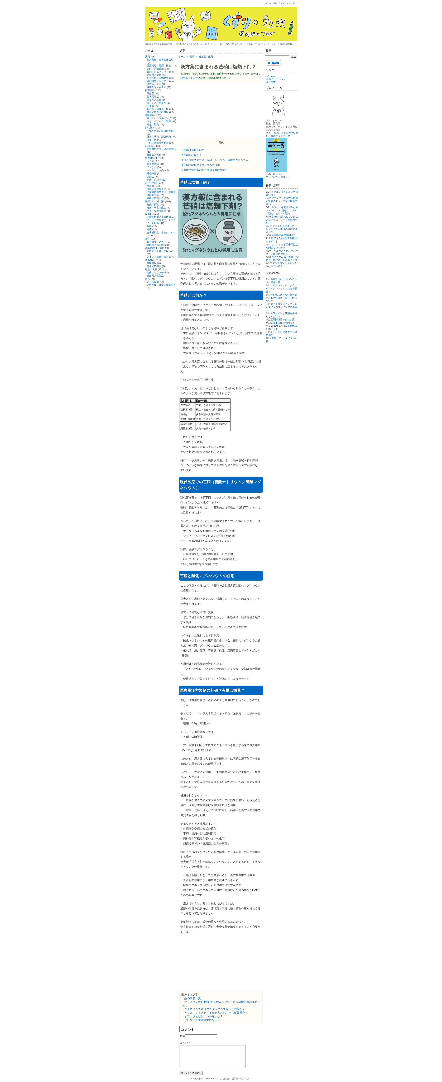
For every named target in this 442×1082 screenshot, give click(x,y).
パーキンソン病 (155, 170)
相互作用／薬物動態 (158, 78)
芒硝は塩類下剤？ (192, 150)
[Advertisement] (221, 110)
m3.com (270, 76)
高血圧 (150, 93)
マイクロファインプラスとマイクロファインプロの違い (281, 307)
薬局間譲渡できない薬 (282, 319)
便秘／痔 (151, 139)
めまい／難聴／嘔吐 (158, 257)
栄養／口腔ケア (155, 198)
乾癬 (149, 226)
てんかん (151, 167)
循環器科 (150, 90)
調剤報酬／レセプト (158, 81)
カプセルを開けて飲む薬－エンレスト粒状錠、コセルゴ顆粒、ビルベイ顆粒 (282, 210)
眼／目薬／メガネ (156, 241)
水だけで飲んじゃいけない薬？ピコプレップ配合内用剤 (282, 219)
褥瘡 (149, 229)
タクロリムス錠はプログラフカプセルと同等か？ (214, 1009)
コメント (185, 1042)
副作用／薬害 (154, 74)
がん (147, 278)
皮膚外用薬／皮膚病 (158, 217)
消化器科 (150, 127)
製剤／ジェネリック (158, 71)
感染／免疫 (151, 269)
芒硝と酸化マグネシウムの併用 (200, 164)
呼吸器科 (150, 115)
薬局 (147, 56)
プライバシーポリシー (278, 177)
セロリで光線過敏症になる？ (202, 1020)
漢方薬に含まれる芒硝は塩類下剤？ (218, 66)
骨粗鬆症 (151, 263)
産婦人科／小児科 (154, 201)
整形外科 (150, 260)
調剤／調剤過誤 (155, 68)
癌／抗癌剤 (153, 281)
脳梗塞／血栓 (154, 99)
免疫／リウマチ (155, 272)
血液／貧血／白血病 (158, 112)
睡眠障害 (151, 173)
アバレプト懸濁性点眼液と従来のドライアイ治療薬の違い (282, 201)
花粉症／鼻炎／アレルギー (161, 251)
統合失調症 (153, 164)
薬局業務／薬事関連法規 (160, 59)
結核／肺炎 (153, 124)
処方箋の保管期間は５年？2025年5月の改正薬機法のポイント (281, 238)
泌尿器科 (150, 145)
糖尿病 (150, 186)
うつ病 (150, 161)
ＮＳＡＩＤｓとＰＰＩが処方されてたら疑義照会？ (216, 1012)
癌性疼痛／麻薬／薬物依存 (161, 284)
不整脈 (150, 105)
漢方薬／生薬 (188, 78)
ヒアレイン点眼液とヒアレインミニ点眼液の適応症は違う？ (281, 229)
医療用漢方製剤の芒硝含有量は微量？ (204, 169)
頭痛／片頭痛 (154, 179)
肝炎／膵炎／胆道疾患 (159, 136)
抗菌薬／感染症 (155, 275)
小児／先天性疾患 (156, 210)
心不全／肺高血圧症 (158, 109)
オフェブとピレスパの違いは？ (203, 1016)
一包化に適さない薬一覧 (283, 294)
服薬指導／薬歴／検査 (159, 65)
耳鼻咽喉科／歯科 (154, 248)
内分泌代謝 (151, 182)
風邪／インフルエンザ (159, 118)
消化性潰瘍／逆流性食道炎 (161, 130)
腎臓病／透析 (154, 154)
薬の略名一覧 (192, 998)
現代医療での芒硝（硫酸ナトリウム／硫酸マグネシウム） (216, 160)
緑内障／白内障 (155, 244)
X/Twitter (278, 174)
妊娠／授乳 (153, 204)
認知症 (150, 176)
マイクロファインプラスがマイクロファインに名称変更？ (281, 288)
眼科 (147, 238)
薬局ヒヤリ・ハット (277, 79)
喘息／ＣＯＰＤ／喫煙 (159, 121)
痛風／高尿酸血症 (156, 189)
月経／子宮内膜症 (156, 207)
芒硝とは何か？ (191, 155)
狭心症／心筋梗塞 (156, 102)
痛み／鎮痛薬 (154, 266)
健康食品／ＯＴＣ (156, 87)
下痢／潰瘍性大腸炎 (158, 142)
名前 (182, 1036)
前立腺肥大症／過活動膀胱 (161, 149)
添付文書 (271, 82)
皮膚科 (148, 213)
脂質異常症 (153, 96)
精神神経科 (151, 158)
